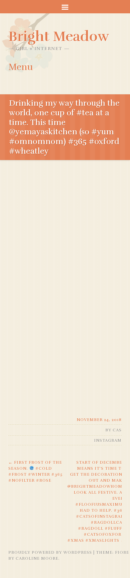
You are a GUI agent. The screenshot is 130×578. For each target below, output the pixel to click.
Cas (117, 430)
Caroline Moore (37, 558)
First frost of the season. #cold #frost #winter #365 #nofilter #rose (35, 471)
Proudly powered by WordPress (50, 552)
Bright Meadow (58, 36)
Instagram (108, 440)
